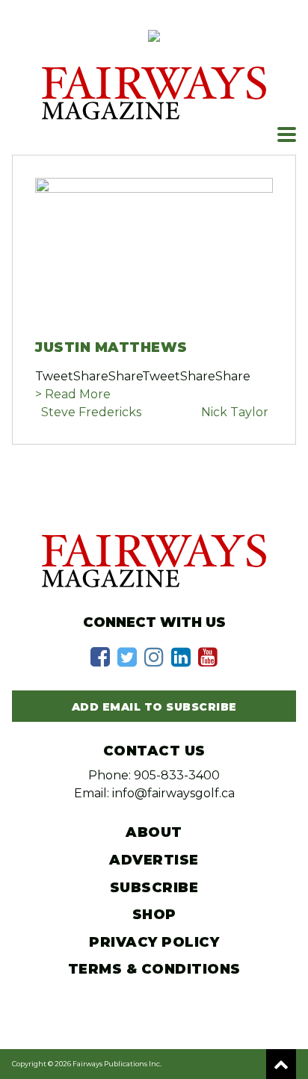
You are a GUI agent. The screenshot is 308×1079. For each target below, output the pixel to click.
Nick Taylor (234, 412)
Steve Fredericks (91, 412)
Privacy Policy (154, 942)
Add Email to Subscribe (154, 707)
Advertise (154, 860)
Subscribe (154, 887)
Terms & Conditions (154, 969)
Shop (154, 914)
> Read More (73, 394)
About (154, 832)
